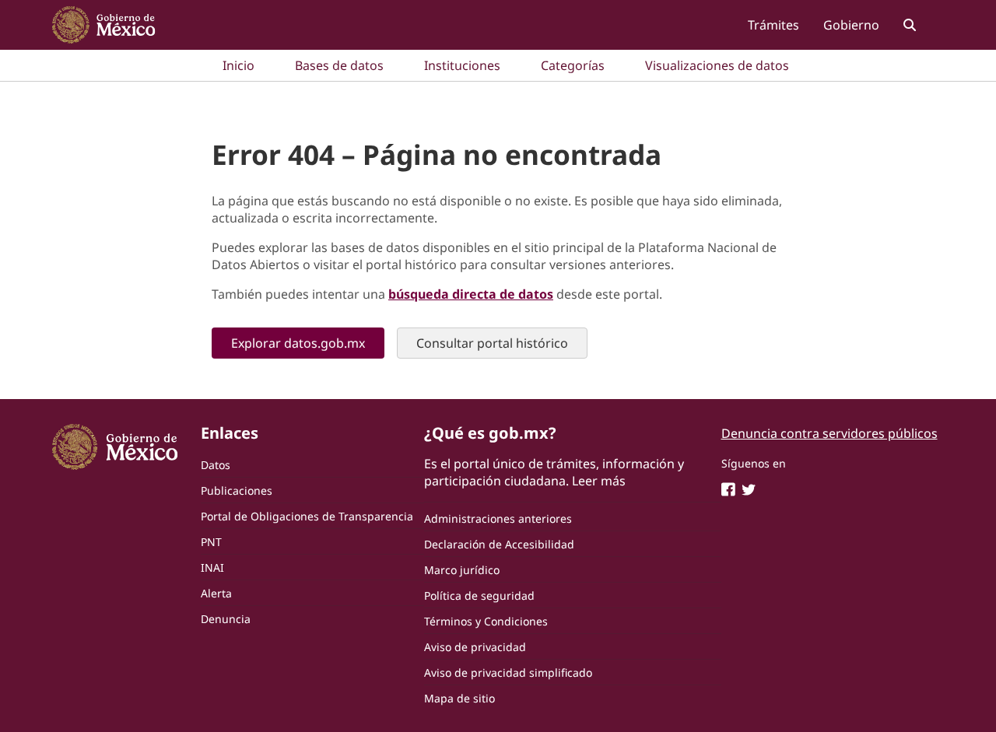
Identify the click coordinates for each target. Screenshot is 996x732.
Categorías (573, 65)
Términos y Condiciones (486, 621)
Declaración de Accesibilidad (499, 544)
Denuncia (226, 618)
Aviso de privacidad (475, 646)
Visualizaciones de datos (717, 65)
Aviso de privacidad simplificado (508, 672)
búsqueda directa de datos (470, 294)
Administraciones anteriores (498, 518)
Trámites (773, 24)
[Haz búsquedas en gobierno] (909, 24)
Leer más (599, 480)
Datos (215, 464)
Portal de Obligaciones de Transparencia (307, 516)
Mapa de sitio (459, 698)
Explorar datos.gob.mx (298, 343)
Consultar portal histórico (492, 343)
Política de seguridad (479, 595)
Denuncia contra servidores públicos (829, 433)
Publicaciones (236, 490)
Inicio (238, 65)
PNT (211, 541)
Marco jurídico (462, 569)
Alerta (216, 593)
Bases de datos (339, 65)
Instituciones (462, 65)
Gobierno (851, 24)
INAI (212, 567)
